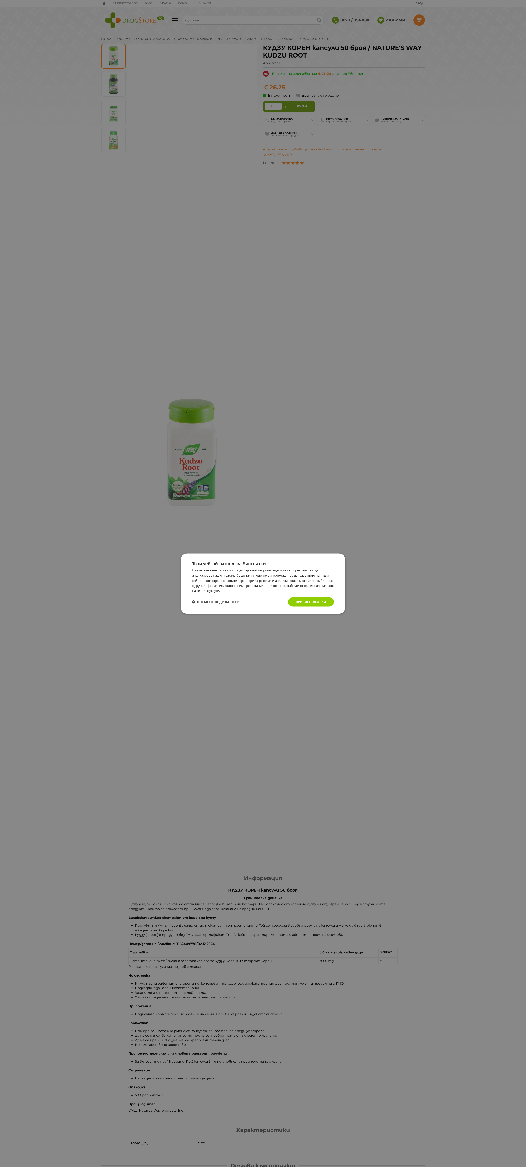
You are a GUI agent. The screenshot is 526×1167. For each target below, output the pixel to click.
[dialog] (263, 583)
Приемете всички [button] (311, 602)
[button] (215, 602)
